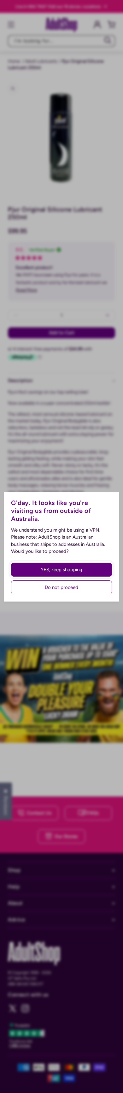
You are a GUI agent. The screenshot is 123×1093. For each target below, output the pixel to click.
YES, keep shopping (61, 569)
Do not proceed (61, 587)
